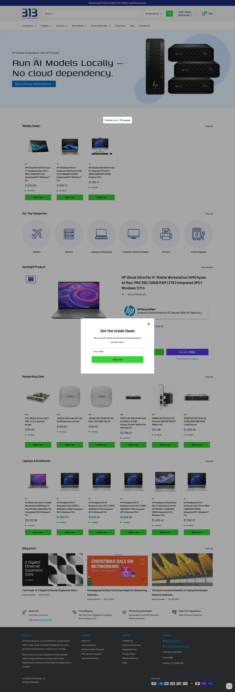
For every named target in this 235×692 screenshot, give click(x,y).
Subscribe (117, 359)
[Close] (148, 324)
